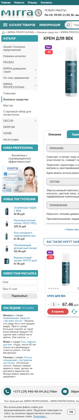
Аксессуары (11, 139)
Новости (19, 2)
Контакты (46, 2)
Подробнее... (40, 416)
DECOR (8, 120)
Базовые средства (15, 99)
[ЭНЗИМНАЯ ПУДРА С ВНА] (7, 211)
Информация (49, 25)
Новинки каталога (14, 56)
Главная (6, 2)
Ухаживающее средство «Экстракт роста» (16, 319)
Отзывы (32, 2)
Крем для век (56, 296)
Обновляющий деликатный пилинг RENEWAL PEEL (25, 248)
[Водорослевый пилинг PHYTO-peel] (7, 261)
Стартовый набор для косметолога (17, 113)
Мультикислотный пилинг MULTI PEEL (25, 222)
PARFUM (9, 127)
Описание (54, 134)
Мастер (8, 105)
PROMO (8, 62)
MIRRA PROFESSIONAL (14, 85)
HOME (7, 133)
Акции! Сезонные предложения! (14, 48)
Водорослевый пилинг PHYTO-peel (25, 259)
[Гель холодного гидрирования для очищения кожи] (7, 236)
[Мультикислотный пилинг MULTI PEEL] (7, 224)
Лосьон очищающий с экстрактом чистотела (17, 360)
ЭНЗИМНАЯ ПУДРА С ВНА (25, 209)
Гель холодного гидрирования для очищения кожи (24, 235)
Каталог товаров (22, 25)
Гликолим (9, 93)
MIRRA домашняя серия (14, 70)
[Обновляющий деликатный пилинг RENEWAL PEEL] (7, 248)
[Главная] (3, 32)
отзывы (27, 308)
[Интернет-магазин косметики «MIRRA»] (17, 12)
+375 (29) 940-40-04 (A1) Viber (35, 391)
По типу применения (16, 77)
